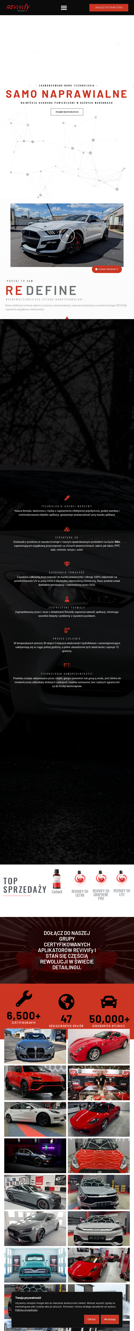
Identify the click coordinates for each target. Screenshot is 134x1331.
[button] (64, 8)
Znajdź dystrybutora (67, 111)
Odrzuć (92, 1319)
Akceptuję (109, 1319)
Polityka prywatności (26, 1310)
